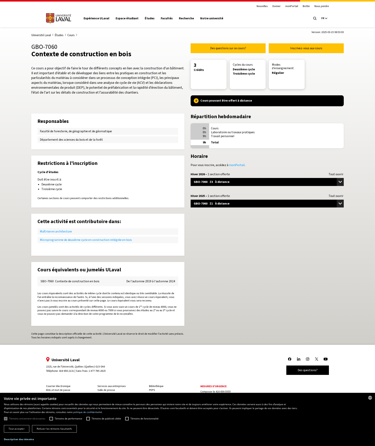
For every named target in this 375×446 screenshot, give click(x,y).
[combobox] (370, 398)
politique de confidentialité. (88, 412)
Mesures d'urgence (213, 386)
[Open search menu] (315, 18)
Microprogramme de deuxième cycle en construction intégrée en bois (86, 240)
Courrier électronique (58, 386)
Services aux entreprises (111, 386)
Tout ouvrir (336, 174)
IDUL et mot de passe (58, 390)
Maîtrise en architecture (56, 231)
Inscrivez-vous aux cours (306, 48)
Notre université (211, 18)
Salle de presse (106, 390)
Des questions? (308, 370)
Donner (276, 6)
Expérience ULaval (96, 18)
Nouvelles (262, 6)
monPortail (291, 6)
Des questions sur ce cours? (228, 48)
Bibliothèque (156, 386)
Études (149, 18)
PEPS (152, 390)
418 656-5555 (223, 391)
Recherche (186, 18)
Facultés (167, 18)
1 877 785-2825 (97, 371)
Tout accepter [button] (17, 428)
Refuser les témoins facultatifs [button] (54, 428)
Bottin (306, 6)
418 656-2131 (66, 371)
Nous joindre (321, 6)
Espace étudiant (127, 18)
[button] (19, 439)
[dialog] (187, 419)
